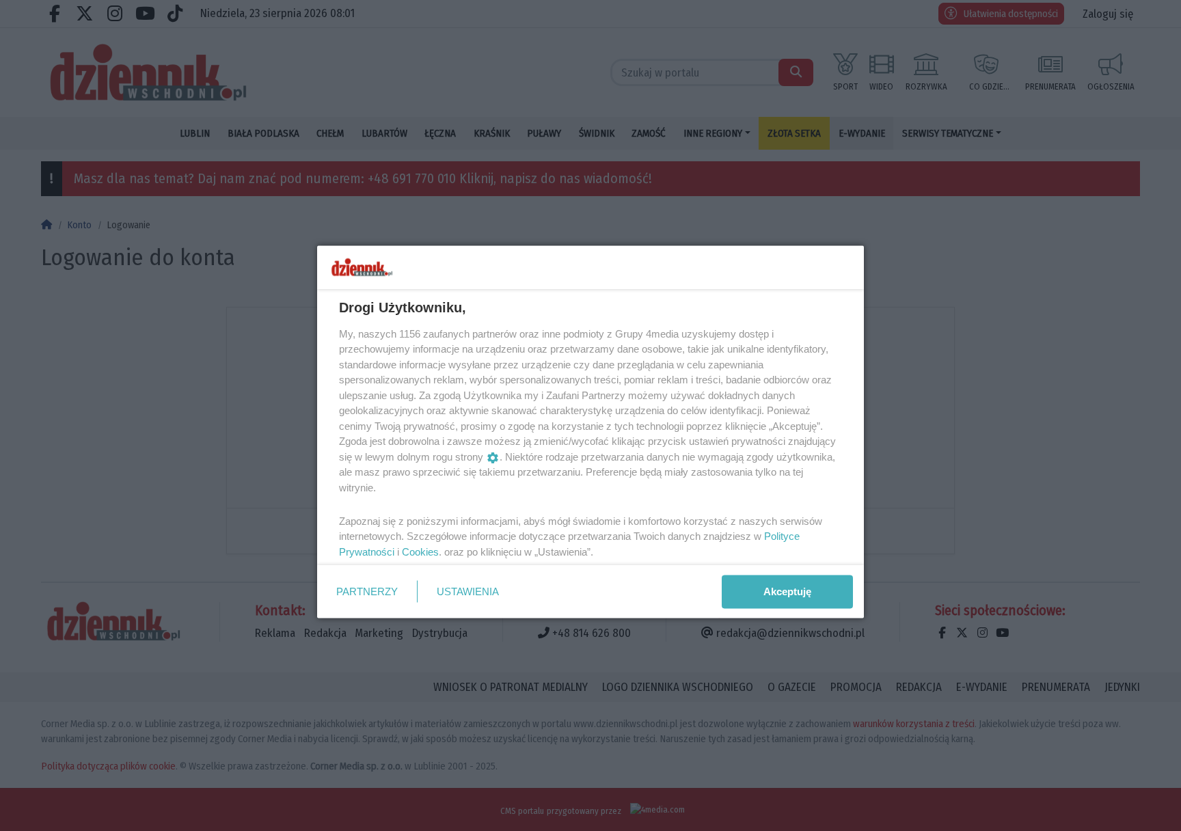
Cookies (420, 551)
